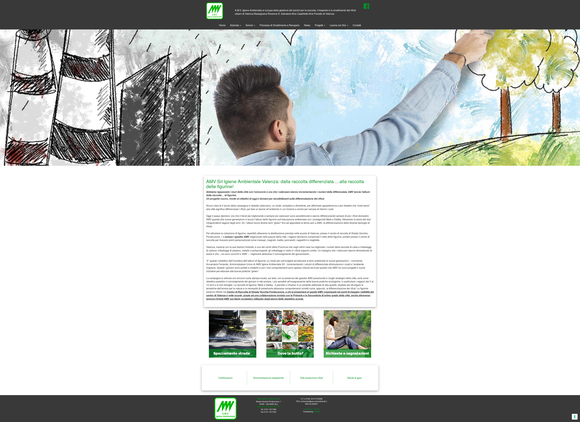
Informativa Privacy (311, 409)
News (307, 25)
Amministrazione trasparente (268, 378)
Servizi (250, 25)
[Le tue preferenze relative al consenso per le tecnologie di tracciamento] (575, 417)
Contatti (357, 25)
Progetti (319, 25)
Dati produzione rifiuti (311, 378)
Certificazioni (225, 378)
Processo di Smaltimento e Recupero (280, 25)
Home (222, 25)
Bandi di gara (354, 378)
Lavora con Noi (338, 25)
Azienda (235, 25)
